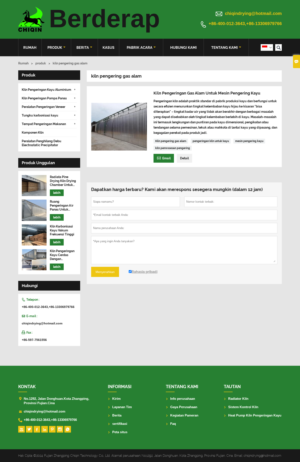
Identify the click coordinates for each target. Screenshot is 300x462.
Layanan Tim (122, 407)
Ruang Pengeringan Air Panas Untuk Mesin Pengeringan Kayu (63, 205)
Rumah (29, 47)
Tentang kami (224, 47)
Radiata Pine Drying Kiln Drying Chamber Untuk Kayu (63, 181)
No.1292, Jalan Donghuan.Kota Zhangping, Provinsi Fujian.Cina (56, 401)
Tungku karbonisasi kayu (40, 115)
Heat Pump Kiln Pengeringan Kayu (254, 415)
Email (164, 157)
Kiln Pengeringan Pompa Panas (44, 98)
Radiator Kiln (238, 398)
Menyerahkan (105, 272)
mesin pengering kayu (249, 141)
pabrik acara (139, 47)
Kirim (116, 398)
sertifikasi (119, 424)
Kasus (108, 47)
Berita (82, 47)
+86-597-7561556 (34, 340)
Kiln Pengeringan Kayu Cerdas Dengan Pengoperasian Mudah (62, 255)
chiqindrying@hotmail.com (253, 13)
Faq (173, 424)
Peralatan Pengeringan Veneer (43, 107)
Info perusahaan (182, 398)
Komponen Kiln (32, 132)
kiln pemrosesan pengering (172, 148)
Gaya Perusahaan (183, 407)
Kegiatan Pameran (184, 415)
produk (54, 47)
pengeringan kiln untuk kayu (211, 141)
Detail (184, 158)
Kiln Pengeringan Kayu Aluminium (46, 89)
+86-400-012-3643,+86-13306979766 (245, 23)
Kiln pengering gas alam (170, 141)
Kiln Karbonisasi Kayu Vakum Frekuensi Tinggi (62, 230)
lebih (56, 193)
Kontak (27, 386)
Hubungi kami (183, 47)
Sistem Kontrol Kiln (243, 407)
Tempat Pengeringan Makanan (44, 124)
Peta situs (119, 432)
